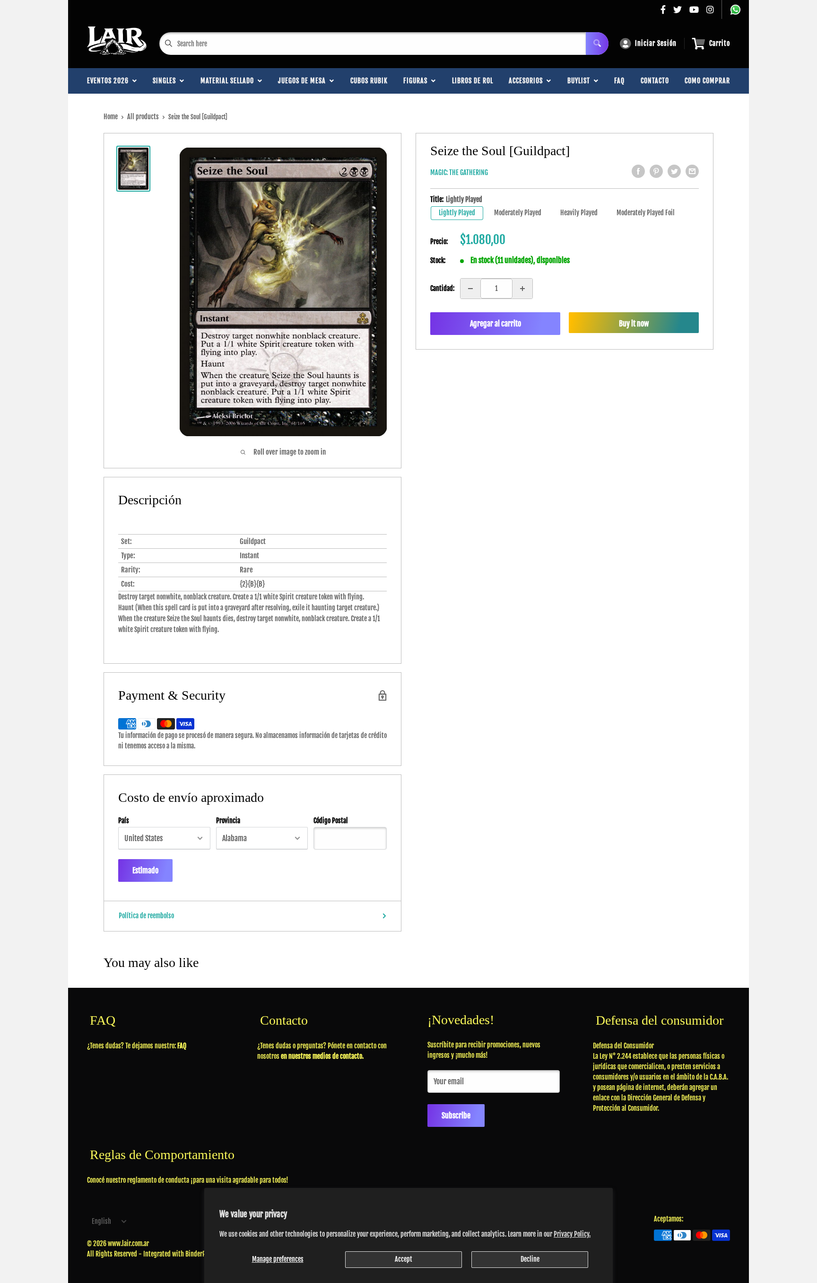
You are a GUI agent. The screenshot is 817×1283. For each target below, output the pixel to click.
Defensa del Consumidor (623, 1046)
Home (111, 117)
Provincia (228, 820)
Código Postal (330, 820)
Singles (166, 81)
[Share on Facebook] (638, 171)
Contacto (655, 81)
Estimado (145, 870)
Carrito (719, 43)
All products (143, 117)
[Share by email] (692, 171)
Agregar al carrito (495, 323)
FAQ (619, 81)
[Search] (597, 43)
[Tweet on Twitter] (674, 171)
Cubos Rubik (369, 81)
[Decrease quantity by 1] (470, 289)
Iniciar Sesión (656, 43)
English (101, 1221)
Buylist (580, 81)
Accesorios (528, 81)
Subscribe (456, 1115)
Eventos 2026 (109, 81)
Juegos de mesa (304, 81)
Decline (530, 1259)
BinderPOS (198, 1254)
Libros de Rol (472, 81)
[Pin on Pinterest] (656, 171)
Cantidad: (442, 288)
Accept (403, 1259)
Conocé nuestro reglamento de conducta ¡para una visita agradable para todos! (187, 1180)
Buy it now (634, 323)
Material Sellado (229, 81)
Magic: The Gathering (459, 172)
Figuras (417, 81)
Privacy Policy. (572, 1234)
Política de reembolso (146, 916)
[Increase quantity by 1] (522, 289)
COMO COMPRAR (707, 81)
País (123, 820)
